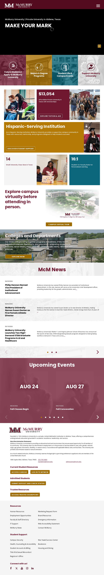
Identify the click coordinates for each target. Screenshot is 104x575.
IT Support (14, 524)
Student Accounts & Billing (20, 548)
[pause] (99, 46)
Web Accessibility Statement (49, 524)
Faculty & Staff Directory (19, 520)
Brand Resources (44, 515)
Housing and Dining (45, 548)
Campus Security (16, 540)
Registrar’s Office (16, 556)
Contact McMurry (44, 528)
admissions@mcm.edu (73, 462)
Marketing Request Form (47, 511)
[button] (98, 352)
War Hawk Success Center (48, 540)
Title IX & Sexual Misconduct (20, 552)
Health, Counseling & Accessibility (23, 544)
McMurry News (16, 528)
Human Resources (17, 511)
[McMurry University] (18, 6)
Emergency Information (47, 520)
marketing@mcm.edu (45, 462)
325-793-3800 (42, 460)
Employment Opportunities (20, 515)
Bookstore (42, 544)
